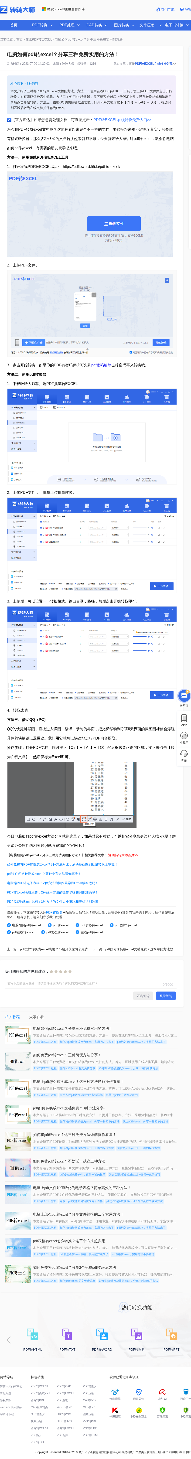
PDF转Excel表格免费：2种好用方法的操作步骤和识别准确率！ (52, 892)
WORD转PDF (65, 1407)
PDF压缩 (88, 1393)
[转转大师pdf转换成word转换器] (17, 12)
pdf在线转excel (23, 932)
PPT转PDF (90, 1421)
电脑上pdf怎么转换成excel (122, 1095)
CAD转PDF (90, 1400)
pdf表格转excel (92, 925)
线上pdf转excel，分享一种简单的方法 (145, 1121)
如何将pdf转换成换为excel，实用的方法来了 (87, 1041)
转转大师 (68, 63)
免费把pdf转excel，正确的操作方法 (138, 1148)
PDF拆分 (36, 1435)
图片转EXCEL (66, 1428)
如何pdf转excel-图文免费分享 (77, 1068)
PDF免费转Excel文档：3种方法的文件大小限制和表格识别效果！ (54, 901)
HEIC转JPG (64, 1421)
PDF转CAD (64, 1386)
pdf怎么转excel (57, 932)
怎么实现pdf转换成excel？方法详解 (81, 1095)
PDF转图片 (90, 1386)
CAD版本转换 (39, 1407)
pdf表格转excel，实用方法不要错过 (133, 1254)
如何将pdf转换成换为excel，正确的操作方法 (87, 1148)
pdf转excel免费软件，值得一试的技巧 (83, 1174)
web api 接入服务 (11, 1407)
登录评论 (166, 996)
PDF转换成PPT (40, 1393)
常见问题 (5, 1393)
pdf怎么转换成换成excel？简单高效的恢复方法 (134, 1201)
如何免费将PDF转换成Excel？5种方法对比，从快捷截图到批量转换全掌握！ (62, 864)
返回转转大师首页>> (123, 855)
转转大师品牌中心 (11, 1386)
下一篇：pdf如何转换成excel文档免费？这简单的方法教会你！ (137, 949)
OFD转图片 (38, 1414)
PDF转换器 (54, 912)
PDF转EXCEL (66, 1393)
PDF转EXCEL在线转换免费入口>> (122, 120)
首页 (13, 25)
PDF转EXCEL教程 (45, 1041)
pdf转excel (60, 925)
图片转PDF (38, 1400)
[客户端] (184, 695)
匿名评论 (143, 996)
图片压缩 (88, 1414)
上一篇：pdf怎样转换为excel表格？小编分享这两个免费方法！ (52, 949)
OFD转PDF (90, 1407)
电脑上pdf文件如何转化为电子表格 (81, 1201)
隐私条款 (5, 1400)
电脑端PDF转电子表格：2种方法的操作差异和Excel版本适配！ (52, 883)
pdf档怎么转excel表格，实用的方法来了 (141, 1041)
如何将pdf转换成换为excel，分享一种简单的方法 (128, 1068)
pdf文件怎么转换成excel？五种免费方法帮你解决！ (44, 874)
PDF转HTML (91, 1435)
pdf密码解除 (101, 365)
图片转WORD (39, 1428)
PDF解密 (62, 1400)
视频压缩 (36, 1421)
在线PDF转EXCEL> (39, 39)
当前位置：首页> (12, 39)
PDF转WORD (39, 1386)
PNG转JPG (90, 1428)
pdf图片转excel (126, 925)
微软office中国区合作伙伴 (66, 9)
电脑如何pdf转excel (26, 925)
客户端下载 (7, 1414)
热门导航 (167, 9)
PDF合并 (62, 1435)
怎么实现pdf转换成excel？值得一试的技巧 (134, 1174)
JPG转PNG (64, 1414)
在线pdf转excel (92, 932)
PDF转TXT (37, 1442)
